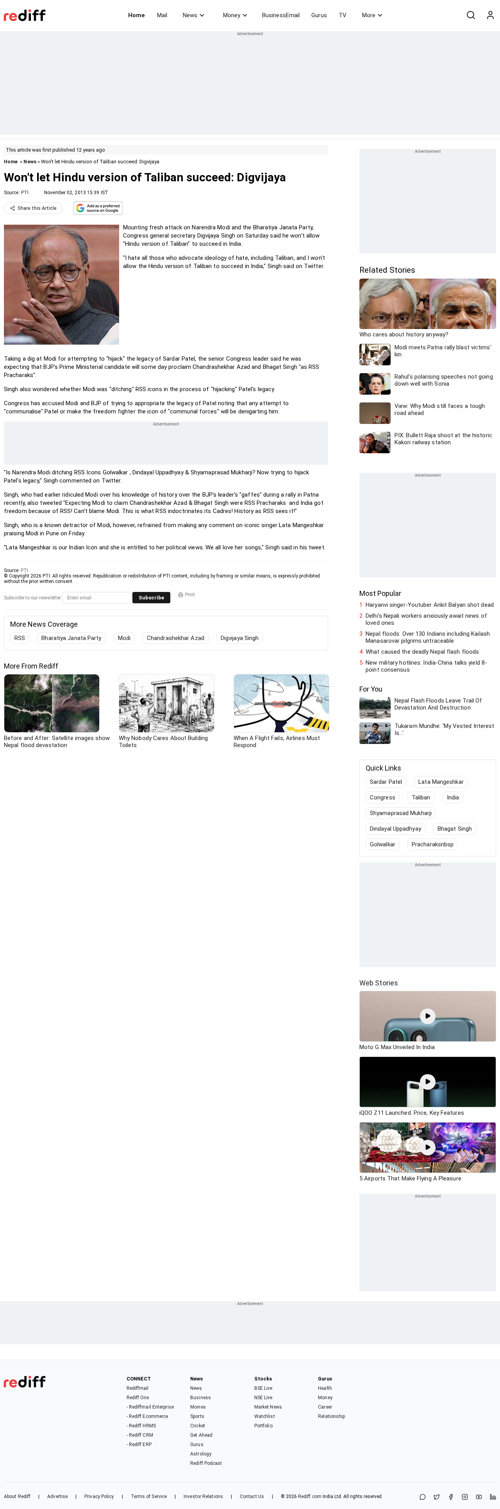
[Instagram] (465, 1497)
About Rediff (17, 1496)
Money (231, 15)
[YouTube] (479, 1497)
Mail (162, 15)
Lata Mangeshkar (441, 781)
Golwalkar (382, 844)
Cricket (197, 1426)
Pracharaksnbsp (433, 844)
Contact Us (252, 1496)
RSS (19, 638)
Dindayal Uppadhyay (395, 828)
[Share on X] (437, 1497)
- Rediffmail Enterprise (150, 1407)
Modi (124, 638)
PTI (25, 192)
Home (136, 15)
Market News (268, 1407)
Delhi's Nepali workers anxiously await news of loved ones (426, 619)
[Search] (471, 15)
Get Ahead (201, 1435)
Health (325, 1388)
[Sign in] (490, 15)
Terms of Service (149, 1496)
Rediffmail (138, 1388)
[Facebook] (451, 1497)
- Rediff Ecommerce (147, 1416)
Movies (198, 1407)
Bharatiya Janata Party (71, 638)
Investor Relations (203, 1496)
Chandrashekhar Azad (175, 638)
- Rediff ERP (139, 1444)
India (453, 797)
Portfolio (263, 1426)
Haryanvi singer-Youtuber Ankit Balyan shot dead (430, 604)
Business (200, 1397)
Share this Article (37, 208)
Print (190, 594)
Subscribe (151, 598)
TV (342, 15)
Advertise (57, 1496)
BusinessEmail (281, 15)
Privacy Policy (99, 1496)
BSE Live (263, 1388)
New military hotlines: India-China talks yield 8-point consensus (426, 666)
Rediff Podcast (206, 1463)
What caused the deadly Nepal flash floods (422, 651)
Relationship (331, 1416)
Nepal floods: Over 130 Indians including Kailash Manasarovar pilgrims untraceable (428, 637)
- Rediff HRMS (141, 1426)
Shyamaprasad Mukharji (401, 813)
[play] (428, 1016)
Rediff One (138, 1397)
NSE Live (263, 1397)
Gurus (319, 15)
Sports (197, 1416)
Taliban (421, 797)
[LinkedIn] (493, 1497)
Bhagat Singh (455, 828)
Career (325, 1407)
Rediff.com (309, 1496)
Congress (382, 797)
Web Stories (378, 983)
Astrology (200, 1454)
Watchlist (264, 1416)
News (190, 15)
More (368, 15)
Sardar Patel (386, 781)
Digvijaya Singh (240, 638)
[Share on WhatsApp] (423, 1497)
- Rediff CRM (140, 1435)
